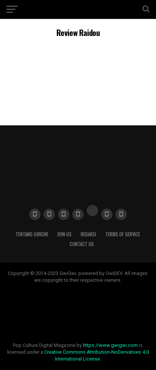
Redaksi (88, 234)
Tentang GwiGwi (32, 234)
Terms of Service (122, 234)
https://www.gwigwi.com (110, 345)
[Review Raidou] (78, 97)
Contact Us (82, 244)
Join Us (64, 234)
